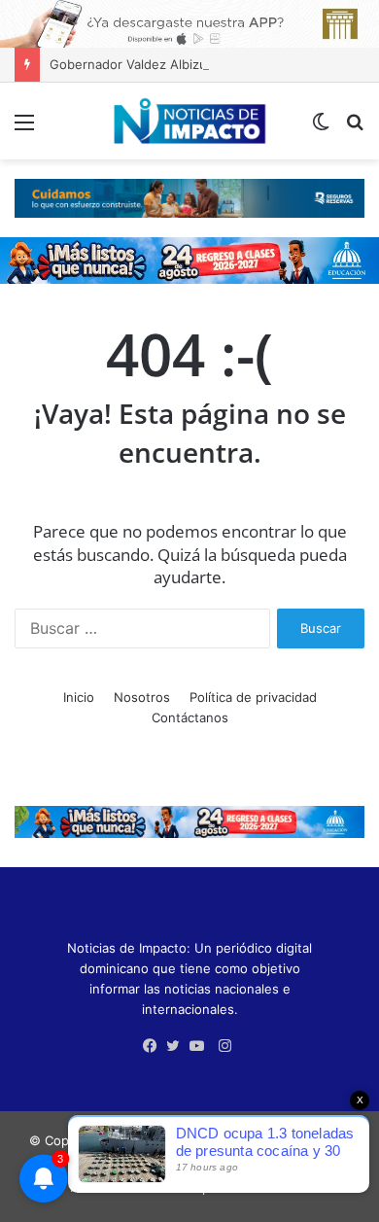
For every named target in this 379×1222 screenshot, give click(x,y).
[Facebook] (154, 1046)
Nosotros (142, 697)
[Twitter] (178, 1046)
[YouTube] (201, 1046)
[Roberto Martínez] (189, 22)
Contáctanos (190, 717)
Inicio (78, 697)
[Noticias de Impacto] (189, 121)
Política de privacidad (253, 697)
